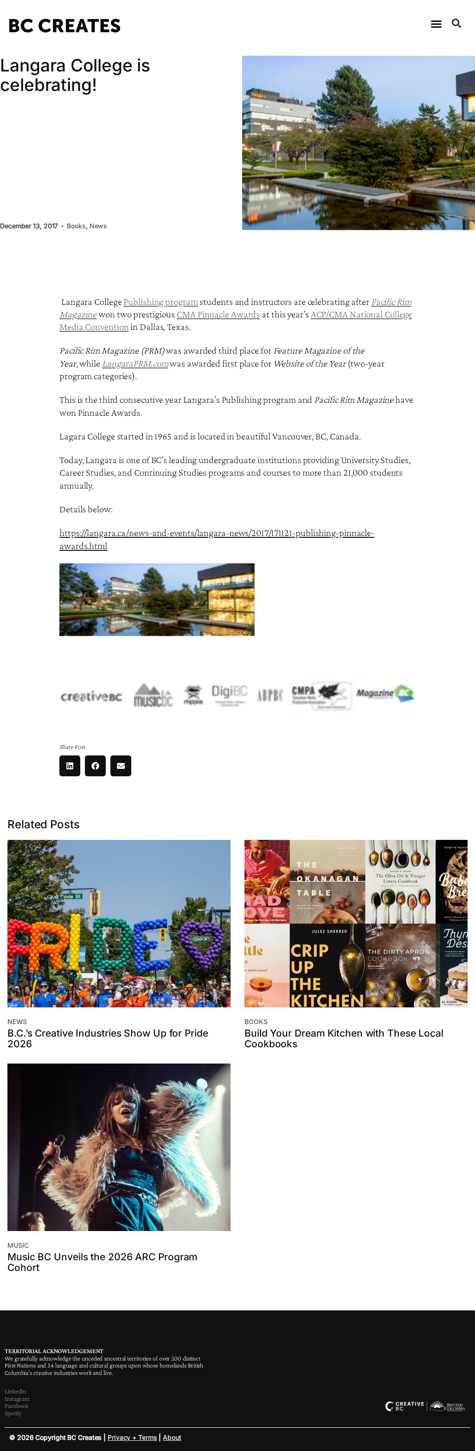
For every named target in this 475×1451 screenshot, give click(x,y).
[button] (436, 24)
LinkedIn (15, 1391)
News (99, 226)
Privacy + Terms (132, 1437)
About (172, 1437)
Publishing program (160, 301)
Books (76, 226)
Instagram (17, 1398)
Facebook (16, 1405)
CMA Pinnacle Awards (218, 314)
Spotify (13, 1413)
